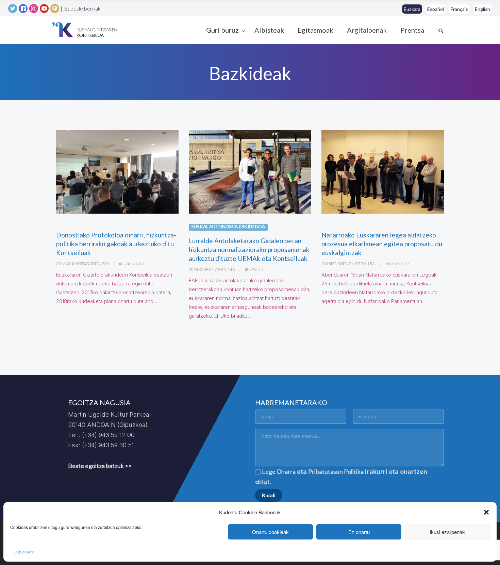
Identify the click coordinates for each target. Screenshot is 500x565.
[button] (486, 512)
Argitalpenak (367, 30)
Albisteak (269, 30)
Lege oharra (24, 551)
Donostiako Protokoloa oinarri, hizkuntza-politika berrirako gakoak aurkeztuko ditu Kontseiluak (116, 243)
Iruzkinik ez (131, 263)
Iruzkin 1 (254, 269)
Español (435, 9)
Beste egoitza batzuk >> (100, 465)
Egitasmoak (315, 30)
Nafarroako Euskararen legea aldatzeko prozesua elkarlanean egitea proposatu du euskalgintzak (381, 243)
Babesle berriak (82, 8)
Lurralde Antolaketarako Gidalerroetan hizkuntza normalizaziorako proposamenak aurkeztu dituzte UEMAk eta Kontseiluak (249, 249)
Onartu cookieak (270, 531)
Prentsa (412, 30)
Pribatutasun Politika (336, 471)
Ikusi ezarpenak (447, 531)
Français (459, 9)
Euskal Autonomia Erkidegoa (228, 226)
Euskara (412, 9)
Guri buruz (223, 30)
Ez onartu (359, 531)
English (482, 9)
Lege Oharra (279, 471)
